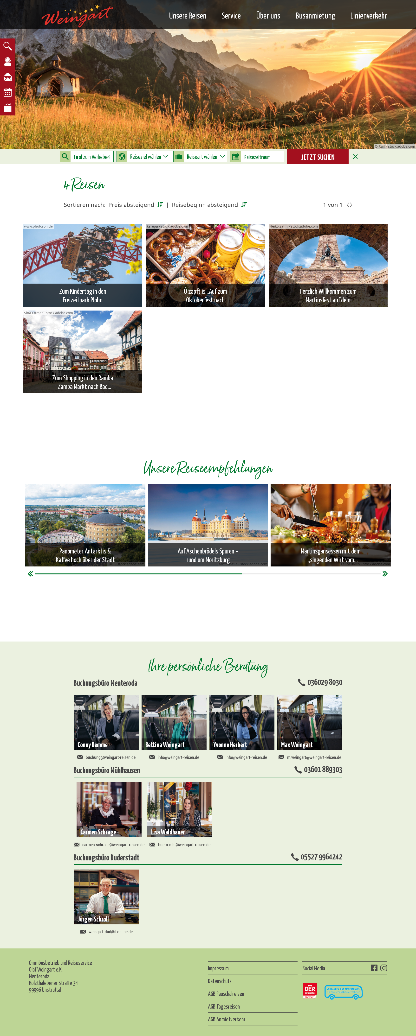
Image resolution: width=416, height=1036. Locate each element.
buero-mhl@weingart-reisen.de (184, 844)
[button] (385, 574)
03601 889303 (323, 768)
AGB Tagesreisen (224, 1006)
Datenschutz (220, 980)
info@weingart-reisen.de (178, 757)
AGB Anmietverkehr (227, 1019)
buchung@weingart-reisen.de (111, 757)
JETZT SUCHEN (318, 156)
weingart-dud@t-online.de (111, 931)
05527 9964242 (321, 856)
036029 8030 (324, 681)
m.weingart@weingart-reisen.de (314, 757)
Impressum (218, 968)
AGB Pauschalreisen (226, 993)
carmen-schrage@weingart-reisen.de (113, 844)
